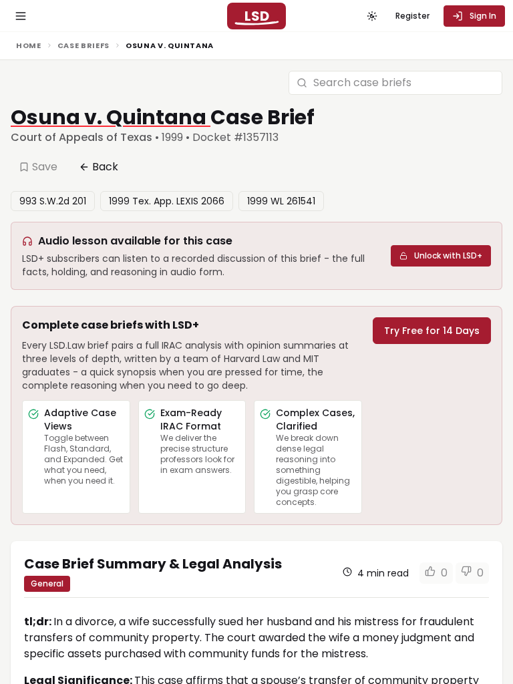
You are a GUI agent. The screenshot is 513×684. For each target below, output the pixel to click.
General (47, 583)
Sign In (483, 15)
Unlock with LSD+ (448, 255)
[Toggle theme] (372, 16)
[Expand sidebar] (20, 16)
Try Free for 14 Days (432, 330)
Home (28, 45)
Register (412, 15)
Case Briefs (83, 45)
